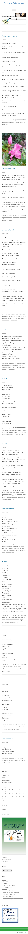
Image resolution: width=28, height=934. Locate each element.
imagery (7, 120)
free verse (12, 122)
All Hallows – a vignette (7, 782)
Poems (10, 217)
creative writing (20, 119)
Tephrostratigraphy (6, 859)
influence (5, 443)
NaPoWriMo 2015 (5, 881)
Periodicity (4, 857)
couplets (8, 495)
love (12, 314)
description (16, 548)
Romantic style (12, 316)
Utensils (3, 777)
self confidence (15, 666)
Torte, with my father (9, 36)
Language (8, 314)
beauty (24, 494)
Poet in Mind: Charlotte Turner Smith (11, 892)
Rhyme (17, 492)
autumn (15, 313)
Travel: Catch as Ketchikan (9, 885)
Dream (19, 760)
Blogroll (14, 119)
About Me (4, 880)
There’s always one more (10, 168)
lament (17, 318)
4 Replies (4, 39)
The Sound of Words (7, 887)
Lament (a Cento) (8, 230)
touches (4, 681)
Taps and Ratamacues (14, 3)
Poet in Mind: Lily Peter (8, 896)
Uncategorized (18, 120)
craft (15, 668)
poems (13, 550)
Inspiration (4, 620)
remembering (22, 550)
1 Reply (3, 172)
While (4, 329)
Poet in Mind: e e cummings (9, 894)
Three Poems (5, 861)
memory (17, 122)
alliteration (19, 494)
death (8, 122)
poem (10, 120)
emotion (16, 495)
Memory (4, 217)
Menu (14, 9)
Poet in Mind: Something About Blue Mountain (13, 898)
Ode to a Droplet (5, 775)
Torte (24, 122)
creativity (12, 495)
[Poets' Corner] (10, 922)
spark (3, 622)
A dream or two (7, 739)
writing (24, 120)
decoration (5, 432)
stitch (4, 632)
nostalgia (19, 314)
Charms (3, 495)
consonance (4, 727)
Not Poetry (4, 883)
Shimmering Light (5, 780)
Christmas (19, 430)
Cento (8, 318)
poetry (13, 120)
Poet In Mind (4, 889)
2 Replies (4, 333)
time (5, 320)
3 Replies (4, 447)
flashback (5, 561)
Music (3, 617)
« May (3, 800)
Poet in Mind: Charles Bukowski (10, 890)
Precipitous (4, 778)
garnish (4, 378)
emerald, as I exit (8, 509)
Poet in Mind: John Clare (8, 900)
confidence (12, 619)
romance (22, 492)
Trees (9, 434)
